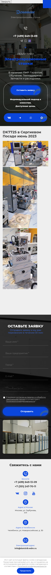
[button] (26, 90)
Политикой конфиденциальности (20, 401)
